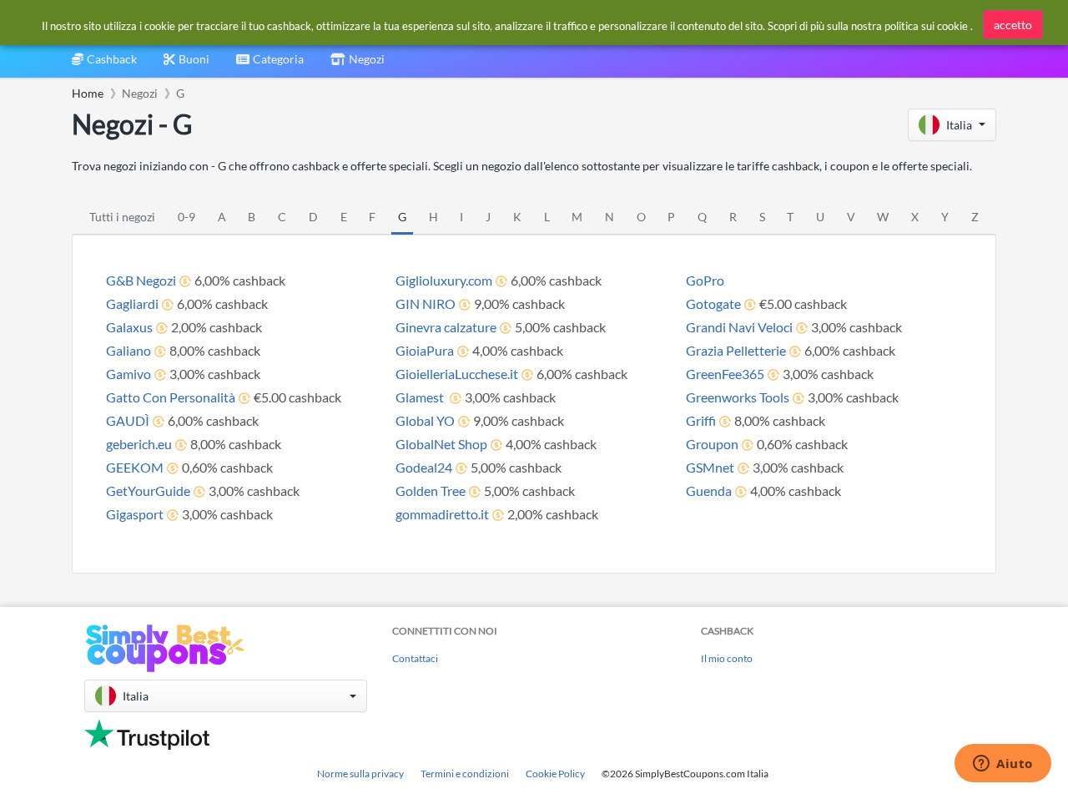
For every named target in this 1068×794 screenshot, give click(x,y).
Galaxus (129, 327)
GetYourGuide (148, 490)
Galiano (128, 350)
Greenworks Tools (737, 397)
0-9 (186, 217)
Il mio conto (727, 658)
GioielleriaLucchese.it (456, 374)
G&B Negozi (141, 280)
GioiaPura (424, 350)
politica (901, 26)
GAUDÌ (127, 420)
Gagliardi (132, 303)
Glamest (420, 397)
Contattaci (415, 658)
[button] (952, 125)
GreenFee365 (725, 374)
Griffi (701, 420)
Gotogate (713, 303)
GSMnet (710, 467)
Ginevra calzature (445, 327)
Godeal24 (423, 467)
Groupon (712, 444)
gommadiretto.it (442, 514)
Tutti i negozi (122, 217)
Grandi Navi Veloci (739, 327)
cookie (952, 26)
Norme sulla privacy (360, 773)
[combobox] (270, 65)
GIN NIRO (425, 303)
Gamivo (128, 374)
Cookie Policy (555, 773)
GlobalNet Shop (441, 444)
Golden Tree (430, 490)
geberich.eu (139, 444)
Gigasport (135, 514)
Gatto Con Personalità (170, 397)
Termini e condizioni (465, 773)
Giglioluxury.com (443, 280)
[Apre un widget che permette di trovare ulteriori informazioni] (1003, 765)
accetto (1013, 25)
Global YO (425, 420)
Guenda (709, 490)
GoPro (705, 280)
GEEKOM (135, 467)
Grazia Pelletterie (736, 350)
